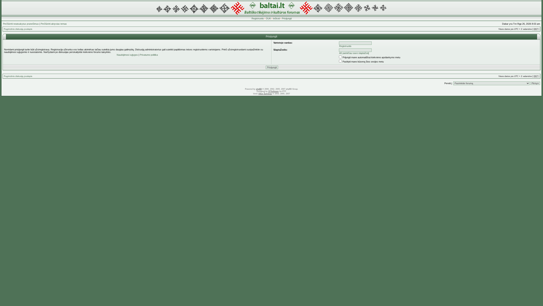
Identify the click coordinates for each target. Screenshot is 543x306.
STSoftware (273, 91)
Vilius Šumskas (265, 94)
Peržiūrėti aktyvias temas (54, 24)
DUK (268, 18)
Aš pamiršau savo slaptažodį (354, 53)
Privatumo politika (149, 55)
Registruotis (258, 18)
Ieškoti (276, 18)
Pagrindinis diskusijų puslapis (18, 29)
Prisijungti (287, 18)
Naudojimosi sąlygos (127, 55)
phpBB (259, 89)
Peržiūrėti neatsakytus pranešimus (21, 24)
